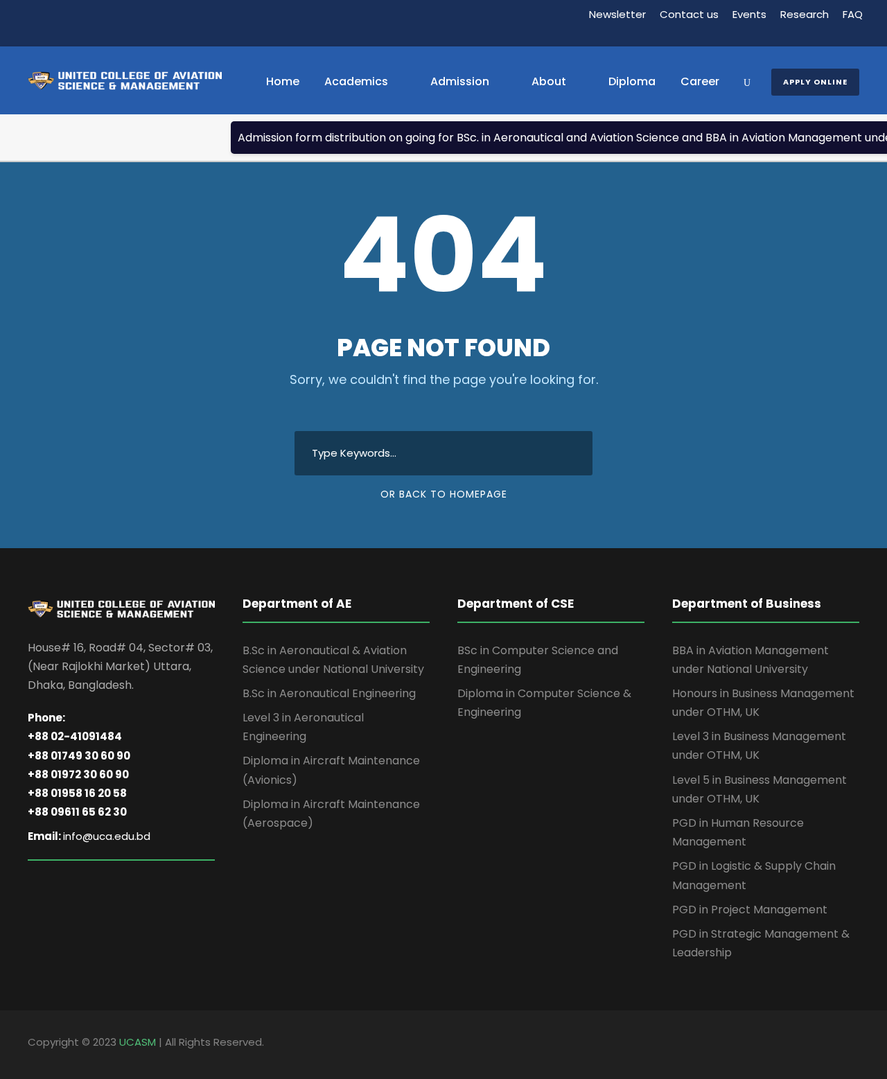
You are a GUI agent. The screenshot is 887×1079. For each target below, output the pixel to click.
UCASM (137, 1042)
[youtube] (854, 1044)
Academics (356, 81)
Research (804, 14)
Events (749, 14)
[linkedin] (830, 1044)
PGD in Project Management (749, 910)
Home (282, 81)
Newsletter (617, 14)
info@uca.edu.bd (106, 836)
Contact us (689, 14)
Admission (459, 81)
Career (699, 81)
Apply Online (815, 81)
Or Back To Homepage (443, 494)
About (549, 81)
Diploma (632, 81)
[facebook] (805, 1044)
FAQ (853, 14)
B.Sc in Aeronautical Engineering (329, 693)
